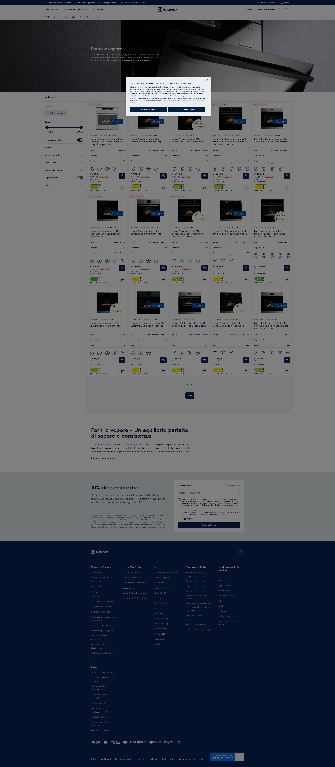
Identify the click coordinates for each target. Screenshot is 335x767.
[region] (168, 96)
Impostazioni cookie (148, 110)
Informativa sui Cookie (187, 100)
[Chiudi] (207, 80)
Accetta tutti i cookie (187, 110)
